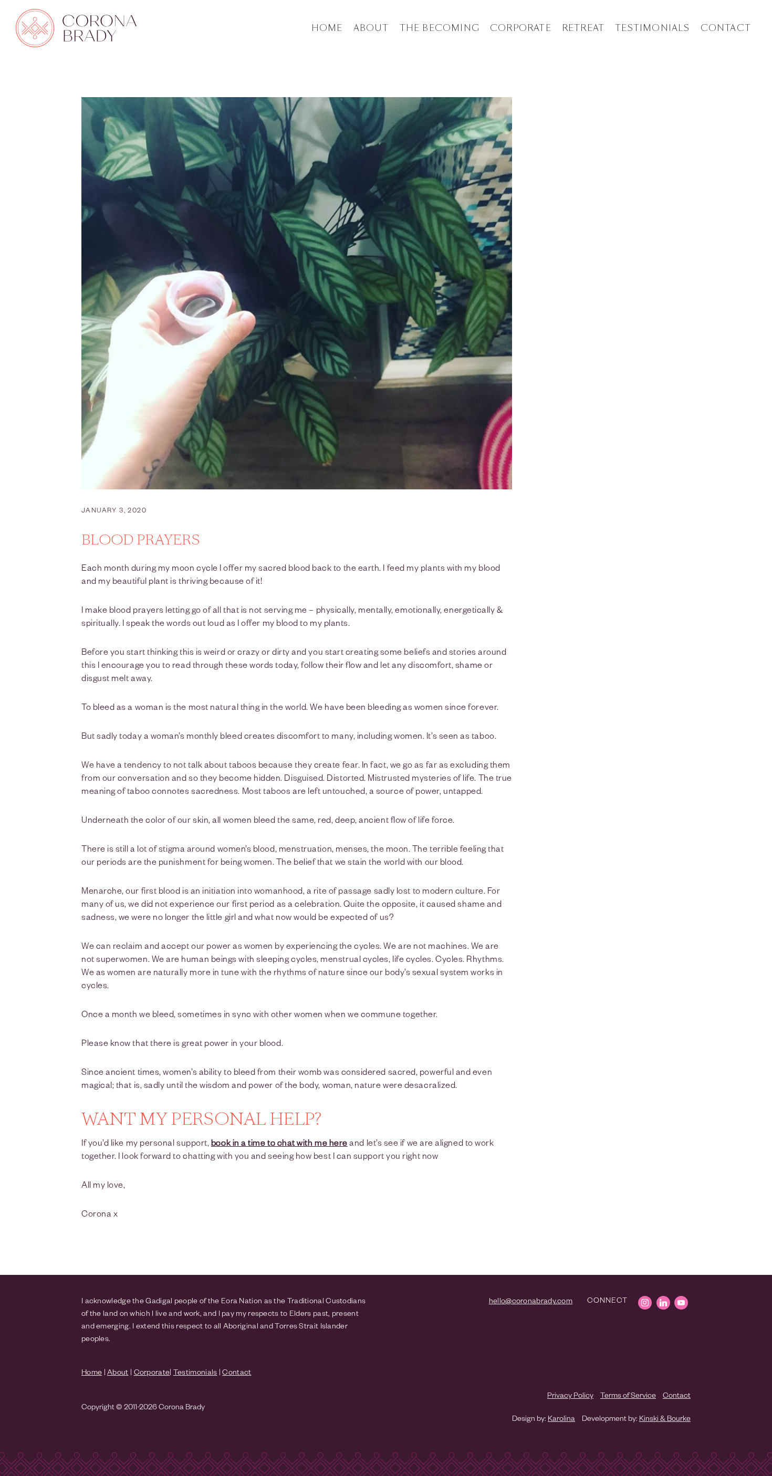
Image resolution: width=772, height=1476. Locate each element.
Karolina (561, 1420)
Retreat (583, 28)
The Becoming (439, 28)
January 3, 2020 (114, 511)
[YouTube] (681, 1303)
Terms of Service (628, 1397)
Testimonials (652, 28)
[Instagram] (645, 1303)
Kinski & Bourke (665, 1420)
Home (327, 28)
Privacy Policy (570, 1397)
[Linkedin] (663, 1303)
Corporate (520, 28)
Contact (726, 28)
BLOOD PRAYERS (140, 541)
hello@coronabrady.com (530, 1302)
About (371, 28)
